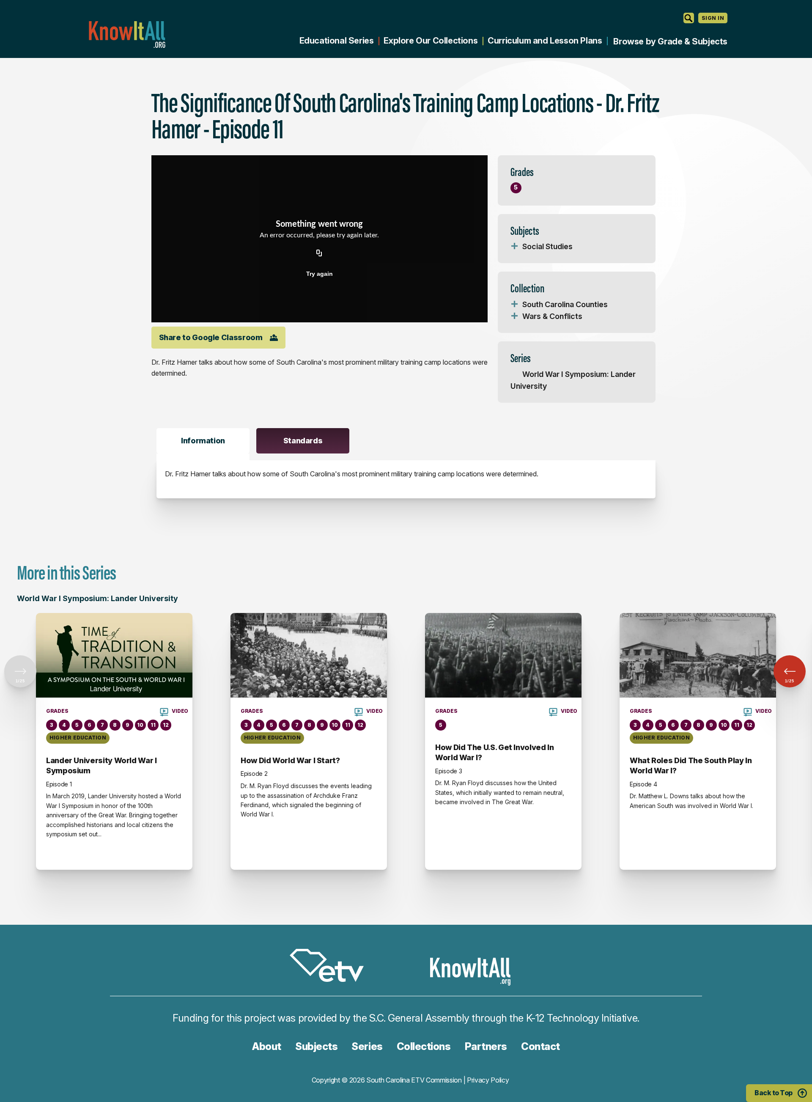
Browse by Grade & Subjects (670, 41)
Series (366, 1046)
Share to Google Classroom (211, 337)
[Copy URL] (319, 253)
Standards (303, 440)
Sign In (713, 18)
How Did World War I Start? (290, 760)
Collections (424, 1046)
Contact (540, 1046)
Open (514, 247)
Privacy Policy (488, 1080)
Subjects (316, 1046)
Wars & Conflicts (552, 316)
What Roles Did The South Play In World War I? (691, 765)
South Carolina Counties (565, 304)
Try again (319, 273)
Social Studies (547, 246)
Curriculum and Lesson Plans (545, 41)
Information (203, 440)
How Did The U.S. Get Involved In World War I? (494, 752)
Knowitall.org (127, 34)
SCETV (331, 967)
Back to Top (773, 1092)
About (266, 1046)
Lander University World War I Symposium (101, 765)
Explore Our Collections (430, 41)
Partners (486, 1046)
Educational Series (336, 41)
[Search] (688, 18)
